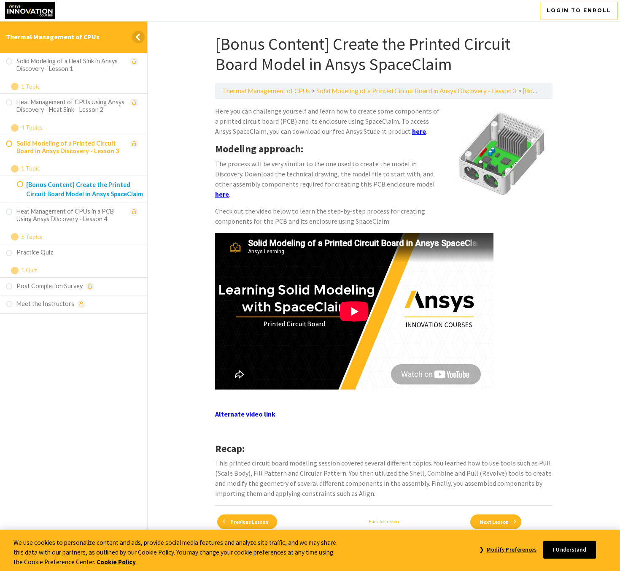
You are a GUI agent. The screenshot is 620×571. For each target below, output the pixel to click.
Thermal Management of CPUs (53, 36)
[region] (310, 550)
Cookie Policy (116, 561)
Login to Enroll (579, 10)
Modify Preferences (511, 549)
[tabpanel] (384, 302)
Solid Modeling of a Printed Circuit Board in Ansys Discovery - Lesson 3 (416, 91)
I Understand (569, 549)
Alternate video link (245, 414)
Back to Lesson (384, 521)
